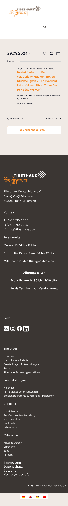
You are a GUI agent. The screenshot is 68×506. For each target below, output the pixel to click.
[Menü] (56, 27)
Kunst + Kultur (12, 419)
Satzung (10, 470)
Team (7, 368)
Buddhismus (11, 411)
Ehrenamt (9, 446)
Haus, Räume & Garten (17, 360)
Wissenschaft (11, 427)
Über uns (9, 356)
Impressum (12, 462)
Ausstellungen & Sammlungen (21, 364)
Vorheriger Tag (17, 118)
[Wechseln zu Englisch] (30, 496)
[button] (44, 27)
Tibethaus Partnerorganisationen (22, 372)
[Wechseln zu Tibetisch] (37, 496)
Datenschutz (13, 466)
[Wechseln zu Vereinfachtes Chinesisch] (44, 496)
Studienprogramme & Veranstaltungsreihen (29, 395)
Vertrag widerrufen (17, 474)
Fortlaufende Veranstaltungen (21, 391)
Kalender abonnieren (32, 129)
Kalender (9, 387)
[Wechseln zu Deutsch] (23, 496)
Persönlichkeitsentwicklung (19, 415)
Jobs (6, 450)
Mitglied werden (13, 442)
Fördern (8, 454)
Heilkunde (9, 423)
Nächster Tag (51, 118)
